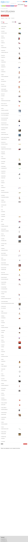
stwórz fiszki (3, 6)
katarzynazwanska (12, 12)
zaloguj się (21, 1)
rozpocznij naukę (5, 15)
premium (25, 6)
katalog (15, 6)
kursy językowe (8, 6)
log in (24, 1)
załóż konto (18, 1)
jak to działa (12, 6)
